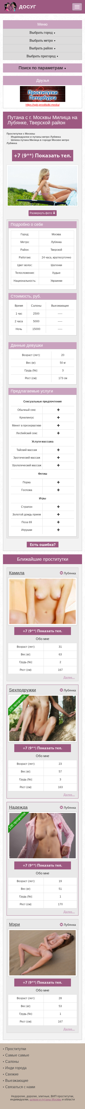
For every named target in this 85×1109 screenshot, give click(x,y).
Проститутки (15, 1049)
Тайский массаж (27, 450)
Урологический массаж (26, 465)
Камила (16, 572)
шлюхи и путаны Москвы (45, 1099)
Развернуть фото (41, 213)
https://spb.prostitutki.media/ (43, 104)
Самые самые (17, 1055)
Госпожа (26, 490)
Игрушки (26, 530)
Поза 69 (27, 522)
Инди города (16, 1068)
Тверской (56, 249)
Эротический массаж (26, 457)
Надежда (18, 807)
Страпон (26, 506)
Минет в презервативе (26, 425)
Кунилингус (26, 417)
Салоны (12, 1061)
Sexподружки (22, 690)
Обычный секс (26, 409)
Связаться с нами (20, 1087)
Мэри (14, 924)
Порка (27, 482)
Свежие (12, 1074)
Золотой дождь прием (26, 514)
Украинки (56, 280)
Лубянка (56, 242)
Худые (56, 272)
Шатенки (56, 265)
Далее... (69, 677)
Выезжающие (16, 1081)
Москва (56, 234)
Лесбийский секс (26, 433)
